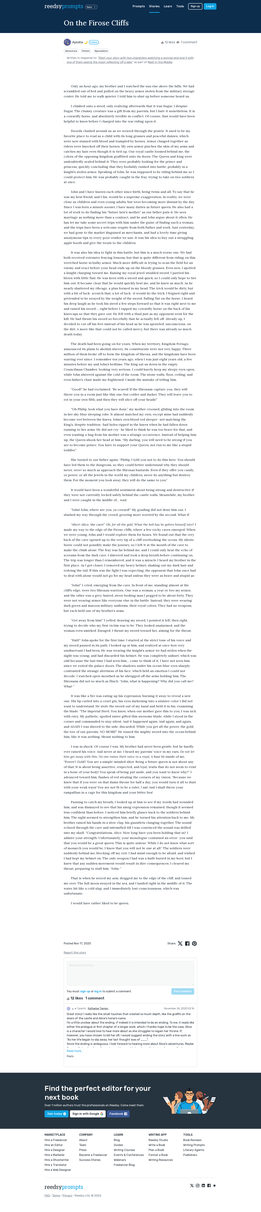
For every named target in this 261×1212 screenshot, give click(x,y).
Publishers (190, 1155)
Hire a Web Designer (58, 1170)
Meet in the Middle (160, 62)
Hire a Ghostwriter (57, 1160)
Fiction (86, 51)
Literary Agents (193, 1150)
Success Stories (89, 1160)
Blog (117, 1140)
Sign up (195, 6)
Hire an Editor (54, 1145)
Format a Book (158, 1155)
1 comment (188, 42)
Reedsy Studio (158, 1140)
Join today (54, 1113)
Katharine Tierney (98, 1008)
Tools (180, 6)
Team (82, 1145)
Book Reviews (192, 1140)
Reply (70, 1056)
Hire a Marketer (55, 1155)
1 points (81, 1008)
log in (98, 991)
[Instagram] (197, 1186)
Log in (210, 6)
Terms (56, 1195)
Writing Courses (124, 1150)
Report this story (75, 952)
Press (82, 1150)
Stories (154, 6)
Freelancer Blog (124, 1165)
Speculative (101, 51)
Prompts (139, 6)
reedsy (64, 6)
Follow (93, 42)
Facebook (116, 1113)
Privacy (67, 1195)
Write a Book (157, 1145)
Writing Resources (161, 1160)
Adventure (71, 51)
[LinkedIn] (203, 1186)
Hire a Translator (56, 1165)
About (83, 1140)
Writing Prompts (194, 1145)
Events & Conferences (129, 1155)
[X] (192, 1186)
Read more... (75, 1051)
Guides (118, 1145)
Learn (168, 6)
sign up (85, 991)
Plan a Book (156, 1150)
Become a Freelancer (93, 1155)
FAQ (47, 1195)
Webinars (120, 1160)
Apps (89, 7)
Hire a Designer (55, 1150)
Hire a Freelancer (56, 1140)
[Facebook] (209, 1186)
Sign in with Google (85, 1113)
